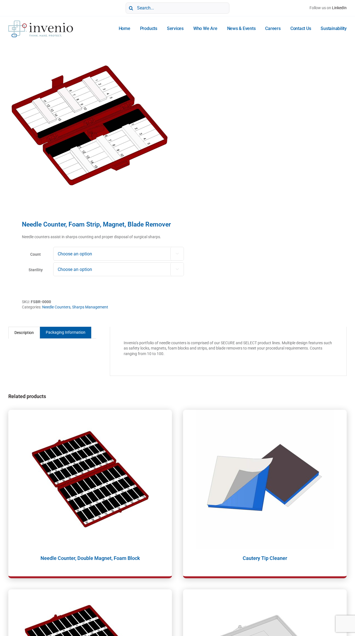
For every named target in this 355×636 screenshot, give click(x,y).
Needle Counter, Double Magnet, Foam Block (90, 558)
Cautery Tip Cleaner (265, 558)
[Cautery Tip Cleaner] (265, 479)
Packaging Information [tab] (65, 332)
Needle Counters (56, 307)
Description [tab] (24, 332)
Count (35, 254)
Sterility (36, 270)
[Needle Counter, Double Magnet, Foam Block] (90, 479)
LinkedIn (339, 8)
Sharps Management (90, 307)
